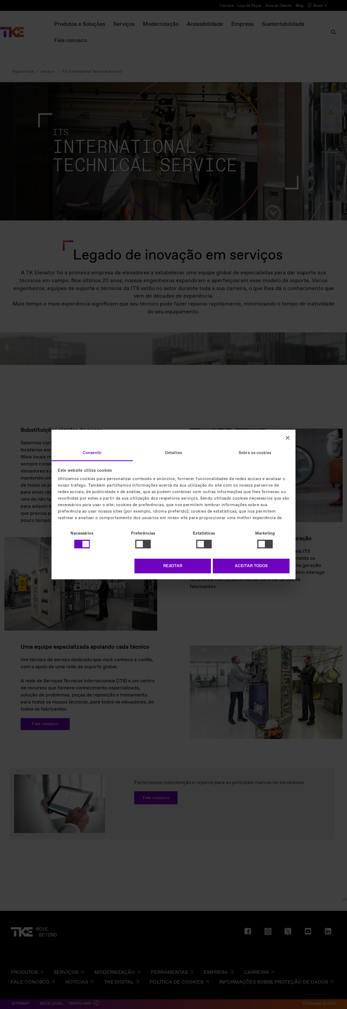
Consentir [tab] (92, 453)
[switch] (143, 544)
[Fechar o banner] (288, 437)
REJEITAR (172, 566)
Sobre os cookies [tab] (255, 453)
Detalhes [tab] (173, 453)
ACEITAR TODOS (251, 566)
